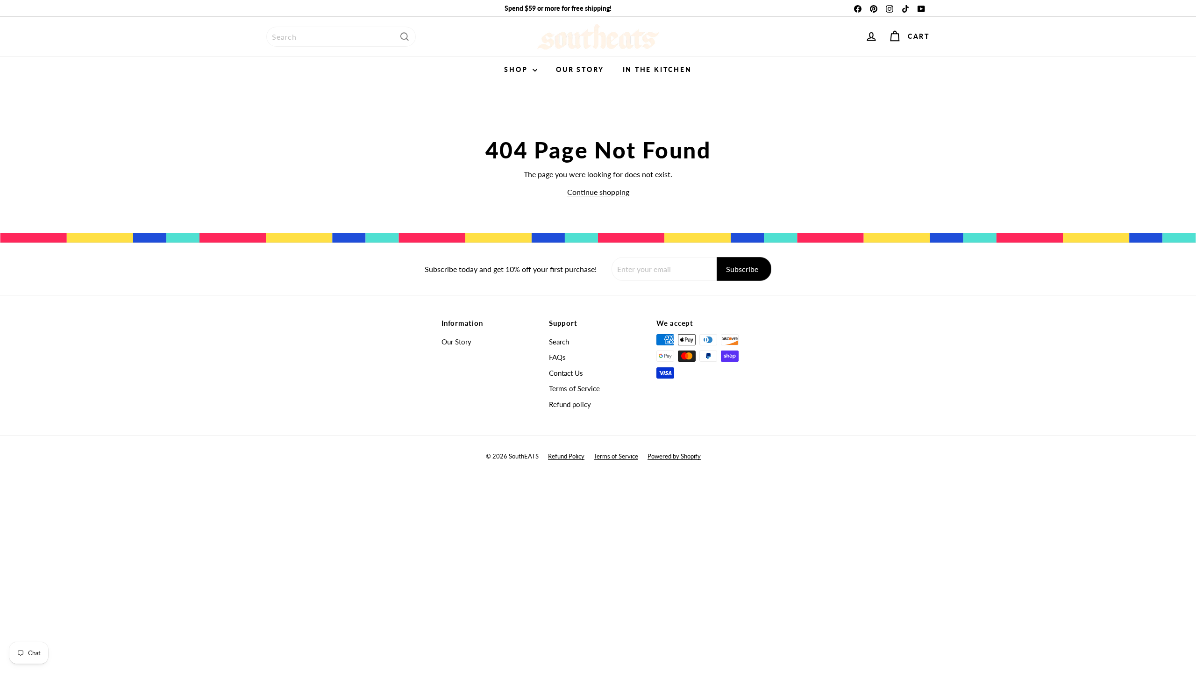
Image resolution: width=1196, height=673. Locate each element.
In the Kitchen (657, 69)
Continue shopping (598, 191)
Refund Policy (566, 456)
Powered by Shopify (674, 456)
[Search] (404, 37)
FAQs (557, 357)
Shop (517, 69)
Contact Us (566, 373)
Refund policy (570, 404)
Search (559, 341)
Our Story (580, 69)
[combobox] (341, 37)
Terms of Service (574, 388)
